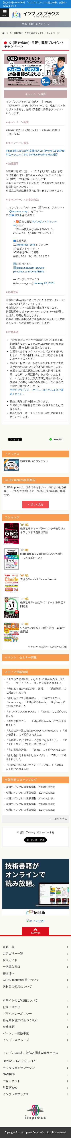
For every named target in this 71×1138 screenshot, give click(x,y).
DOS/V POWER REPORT (20, 1061)
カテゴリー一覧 (13, 953)
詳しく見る (37, 504)
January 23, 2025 (44, 283)
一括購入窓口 (11, 966)
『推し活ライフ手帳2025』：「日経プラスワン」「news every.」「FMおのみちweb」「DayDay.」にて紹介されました (36, 702)
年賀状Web (10, 1087)
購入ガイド (10, 960)
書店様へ (8, 973)
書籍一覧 (8, 946)
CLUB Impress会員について (21, 979)
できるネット (11, 1081)
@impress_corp (18, 211)
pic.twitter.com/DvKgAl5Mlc (28, 271)
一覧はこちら (59, 819)
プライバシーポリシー (17, 1013)
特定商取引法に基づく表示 (20, 1020)
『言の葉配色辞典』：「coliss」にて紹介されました (36, 749)
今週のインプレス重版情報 (21, 787)
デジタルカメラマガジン (19, 1067)
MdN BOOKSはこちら (35, 24)
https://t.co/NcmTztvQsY (30, 267)
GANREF (9, 1074)
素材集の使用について (17, 986)
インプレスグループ (16, 1040)
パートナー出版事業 (16, 1033)
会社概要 (8, 1026)
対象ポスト (15, 215)
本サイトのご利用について (20, 1000)
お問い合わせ (11, 1007)
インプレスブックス (16, 1094)
